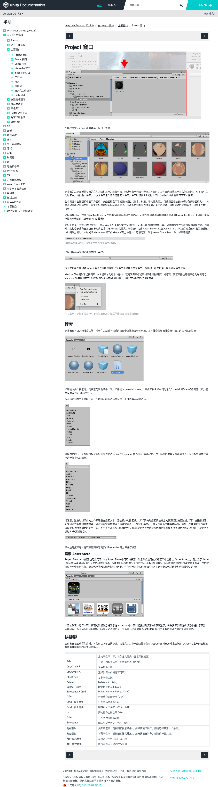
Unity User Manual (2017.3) (21, 30)
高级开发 (15, 108)
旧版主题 (12, 197)
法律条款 (175, 770)
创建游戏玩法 (18, 99)
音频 (9, 148)
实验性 (10, 193)
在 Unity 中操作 (15, 35)
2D (8, 126)
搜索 (17, 81)
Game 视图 (20, 63)
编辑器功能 (17, 104)
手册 (99, 5)
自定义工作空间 (23, 90)
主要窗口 (15, 49)
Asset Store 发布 (16, 184)
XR (8, 175)
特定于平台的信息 (16, 188)
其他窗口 (19, 86)
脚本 (9, 139)
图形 (9, 130)
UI (8, 162)
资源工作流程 (18, 45)
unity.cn (202, 5)
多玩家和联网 (14, 144)
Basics (14, 40)
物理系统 (12, 135)
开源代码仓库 (14, 179)
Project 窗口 (21, 55)
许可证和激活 (18, 117)
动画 (9, 153)
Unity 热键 (20, 95)
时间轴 (10, 157)
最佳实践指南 (14, 202)
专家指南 (12, 206)
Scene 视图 (21, 59)
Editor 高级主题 (19, 113)
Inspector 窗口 (22, 72)
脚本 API (113, 5)
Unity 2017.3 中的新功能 (20, 211)
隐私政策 (186, 770)
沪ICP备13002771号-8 (182, 777)
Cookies (197, 770)
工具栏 (18, 77)
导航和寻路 (13, 166)
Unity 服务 (12, 170)
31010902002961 (91, 785)
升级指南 (15, 121)
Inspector (127, 454)
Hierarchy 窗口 (22, 68)
